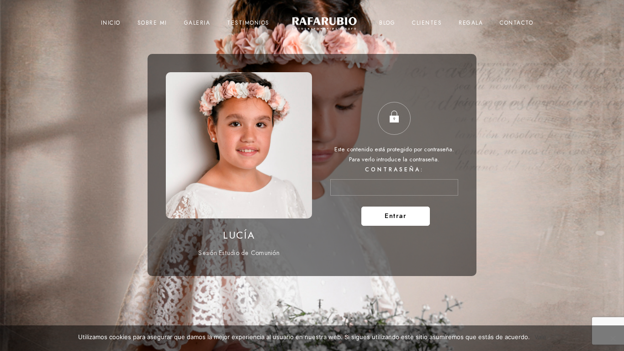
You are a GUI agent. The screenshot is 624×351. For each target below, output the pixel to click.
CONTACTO (516, 23)
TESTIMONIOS (248, 23)
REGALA (471, 23)
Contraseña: (394, 169)
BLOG (387, 23)
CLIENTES (427, 23)
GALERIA (197, 23)
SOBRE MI (152, 23)
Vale (540, 336)
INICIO (111, 23)
